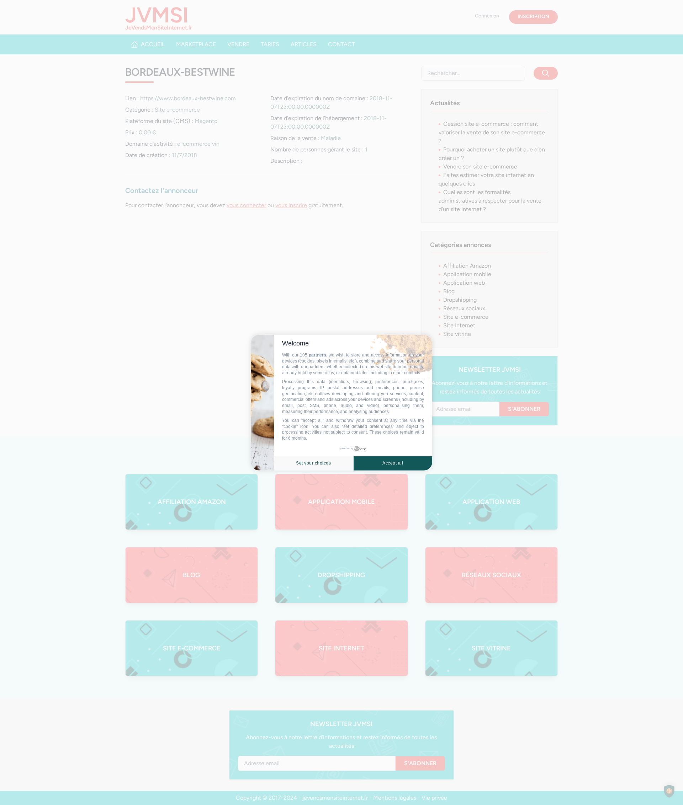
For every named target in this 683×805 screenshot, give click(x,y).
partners (317, 355)
